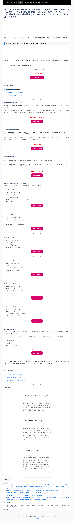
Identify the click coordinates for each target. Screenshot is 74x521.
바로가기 (47, 517)
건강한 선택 (41, 517)
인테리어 (24, 2)
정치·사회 (42, 2)
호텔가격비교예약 (21, 517)
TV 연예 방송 (20, 2)
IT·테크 (39, 2)
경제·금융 (10, 2)
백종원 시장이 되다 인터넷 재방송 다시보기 (15, 380)
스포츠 (14, 2)
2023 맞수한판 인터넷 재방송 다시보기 (14, 92)
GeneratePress (41, 512)
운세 (36, 2)
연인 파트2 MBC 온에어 (10, 504)
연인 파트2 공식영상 (19, 504)
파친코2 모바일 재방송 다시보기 (13, 89)
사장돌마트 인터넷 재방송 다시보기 (14, 374)
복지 (28, 2)
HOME (7, 2)
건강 (16, 2)
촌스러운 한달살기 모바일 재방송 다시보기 (15, 377)
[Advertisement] (37, 29)
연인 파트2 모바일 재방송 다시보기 (29, 504)
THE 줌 (38, 518)
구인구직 (46, 2)
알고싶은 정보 (34, 517)
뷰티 (34, 2)
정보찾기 (28, 517)
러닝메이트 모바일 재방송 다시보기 (14, 95)
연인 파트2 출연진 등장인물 (42, 504)
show (8, 479)
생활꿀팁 (31, 2)
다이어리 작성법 (53, 517)
